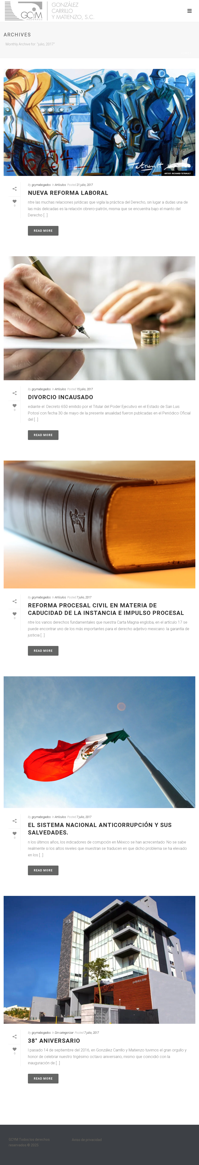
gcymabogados (41, 185)
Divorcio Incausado (60, 397)
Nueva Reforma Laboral (68, 193)
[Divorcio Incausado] (99, 318)
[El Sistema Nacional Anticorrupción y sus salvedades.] (99, 742)
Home (185, 53)
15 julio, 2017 (85, 389)
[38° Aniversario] (99, 960)
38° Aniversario (54, 1040)
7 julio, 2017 (84, 597)
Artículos (60, 185)
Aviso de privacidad (87, 1140)
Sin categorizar (64, 1032)
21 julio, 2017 (85, 185)
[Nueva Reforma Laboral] (99, 122)
